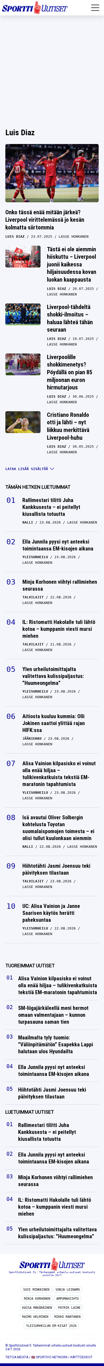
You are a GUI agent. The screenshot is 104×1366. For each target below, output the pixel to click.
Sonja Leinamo (67, 1289)
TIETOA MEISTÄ (16, 1357)
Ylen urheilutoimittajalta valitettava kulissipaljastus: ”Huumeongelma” (53, 676)
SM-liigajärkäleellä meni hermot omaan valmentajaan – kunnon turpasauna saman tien (53, 1015)
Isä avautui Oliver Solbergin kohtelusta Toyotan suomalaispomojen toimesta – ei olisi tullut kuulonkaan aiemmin (58, 827)
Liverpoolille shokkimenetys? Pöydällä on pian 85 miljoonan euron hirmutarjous (69, 372)
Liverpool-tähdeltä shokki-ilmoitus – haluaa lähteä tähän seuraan (70, 318)
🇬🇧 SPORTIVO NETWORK (49, 1357)
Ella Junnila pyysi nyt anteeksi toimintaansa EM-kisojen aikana (57, 545)
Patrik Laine (69, 1308)
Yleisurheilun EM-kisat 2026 (51, 1326)
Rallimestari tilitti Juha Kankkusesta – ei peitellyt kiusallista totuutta (51, 507)
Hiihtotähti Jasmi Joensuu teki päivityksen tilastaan (56, 869)
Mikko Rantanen (67, 1317)
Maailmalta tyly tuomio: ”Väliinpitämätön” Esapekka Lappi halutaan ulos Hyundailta (55, 1044)
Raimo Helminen (35, 1317)
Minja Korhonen (37, 1299)
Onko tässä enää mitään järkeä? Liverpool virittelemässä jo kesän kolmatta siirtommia (44, 220)
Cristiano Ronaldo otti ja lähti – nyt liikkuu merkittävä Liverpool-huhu (68, 426)
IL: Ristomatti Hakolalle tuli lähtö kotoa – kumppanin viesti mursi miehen (58, 629)
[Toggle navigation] (95, 7)
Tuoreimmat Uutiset (30, 965)
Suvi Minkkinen (36, 1289)
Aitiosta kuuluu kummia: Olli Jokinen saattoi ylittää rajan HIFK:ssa (53, 723)
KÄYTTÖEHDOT (81, 1357)
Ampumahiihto (67, 1299)
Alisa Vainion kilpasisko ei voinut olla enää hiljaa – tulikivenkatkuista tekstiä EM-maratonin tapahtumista (59, 773)
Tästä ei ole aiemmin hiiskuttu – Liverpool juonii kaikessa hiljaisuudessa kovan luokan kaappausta (71, 264)
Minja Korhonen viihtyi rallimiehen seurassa (59, 585)
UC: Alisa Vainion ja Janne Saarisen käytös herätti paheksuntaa (51, 913)
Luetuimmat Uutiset (29, 1112)
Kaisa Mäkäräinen (37, 1308)
